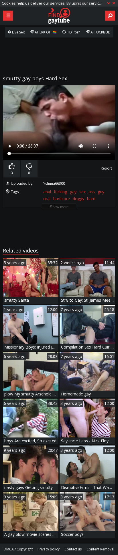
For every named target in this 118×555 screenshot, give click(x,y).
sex (82, 191)
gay (73, 191)
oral (46, 198)
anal (47, 191)
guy (101, 191)
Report (106, 168)
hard (91, 198)
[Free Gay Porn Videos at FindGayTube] (59, 16)
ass (91, 191)
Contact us (73, 549)
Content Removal (100, 549)
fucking (60, 191)
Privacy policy (49, 549)
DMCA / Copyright (18, 549)
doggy (78, 198)
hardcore (61, 198)
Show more (59, 207)
